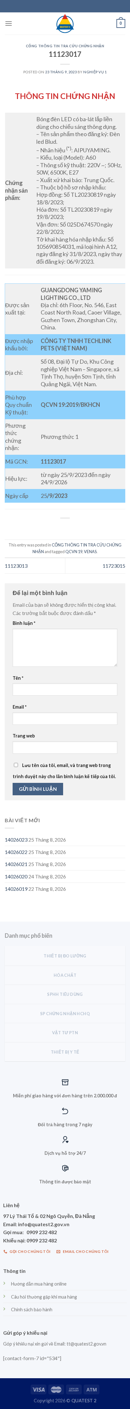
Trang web (24, 735)
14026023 (16, 840)
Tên (18, 678)
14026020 (16, 876)
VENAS (90, 551)
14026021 (16, 864)
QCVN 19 (73, 551)
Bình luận (24, 623)
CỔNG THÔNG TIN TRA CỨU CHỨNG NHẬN (65, 46)
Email (20, 707)
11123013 (16, 566)
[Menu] (8, 23)
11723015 (114, 566)
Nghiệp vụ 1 (95, 72)
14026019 (16, 889)
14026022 (16, 852)
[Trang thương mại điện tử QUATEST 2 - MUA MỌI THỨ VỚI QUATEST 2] (65, 23)
